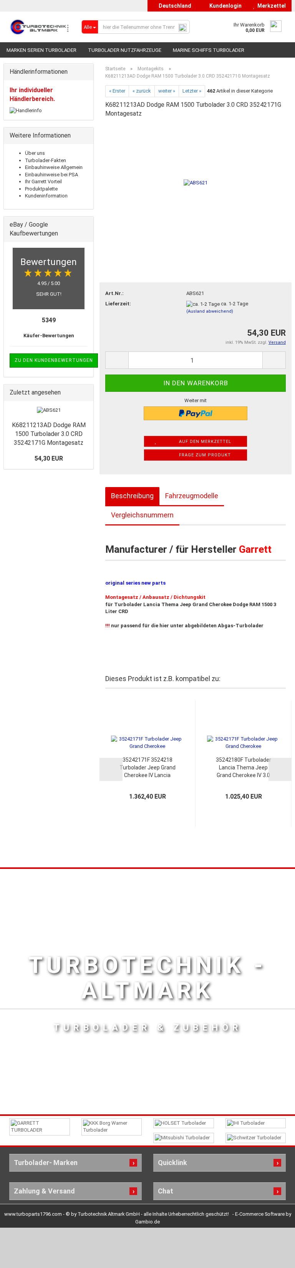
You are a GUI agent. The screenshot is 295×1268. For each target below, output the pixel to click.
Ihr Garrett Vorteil (43, 181)
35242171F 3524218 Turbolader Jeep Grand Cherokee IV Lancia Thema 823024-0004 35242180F (147, 768)
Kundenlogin (224, 6)
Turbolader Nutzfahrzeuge (124, 50)
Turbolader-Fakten (45, 160)
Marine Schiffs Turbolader (208, 50)
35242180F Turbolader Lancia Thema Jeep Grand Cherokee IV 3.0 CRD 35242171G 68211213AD (243, 768)
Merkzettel (270, 6)
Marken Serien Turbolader (41, 50)
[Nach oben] (273, 1256)
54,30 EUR (49, 458)
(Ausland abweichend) (209, 311)
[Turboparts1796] (39, 27)
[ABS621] (195, 182)
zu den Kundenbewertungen (54, 360)
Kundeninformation (46, 196)
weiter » (166, 91)
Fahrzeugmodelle (191, 496)
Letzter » (191, 91)
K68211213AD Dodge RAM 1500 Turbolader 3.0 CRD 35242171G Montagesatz (49, 433)
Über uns (35, 153)
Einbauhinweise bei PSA (51, 174)
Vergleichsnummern (142, 515)
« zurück (142, 91)
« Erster (117, 91)
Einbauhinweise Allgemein (54, 167)
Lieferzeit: (118, 304)
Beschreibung (132, 496)
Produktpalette (41, 189)
